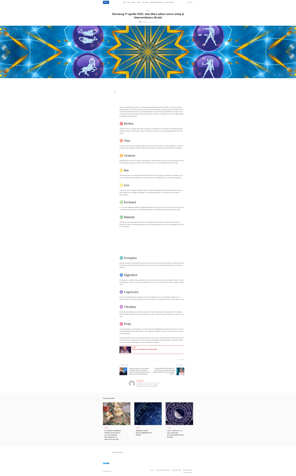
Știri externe (145, 2)
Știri (128, 2)
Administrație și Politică (156, 2)
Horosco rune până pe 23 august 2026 (144, 349)
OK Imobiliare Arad (187, 470)
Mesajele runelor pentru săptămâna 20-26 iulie (144, 433)
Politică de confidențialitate (163, 470)
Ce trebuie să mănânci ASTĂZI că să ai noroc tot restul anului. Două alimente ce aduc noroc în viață (112, 435)
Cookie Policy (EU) (176, 470)
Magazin (133, 2)
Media (138, 2)
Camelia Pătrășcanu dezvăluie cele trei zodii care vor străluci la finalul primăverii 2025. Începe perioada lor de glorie (164, 371)
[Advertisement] (151, 93)
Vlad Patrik (145, 22)
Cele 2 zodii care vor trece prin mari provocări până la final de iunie (175, 434)
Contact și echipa (169, 2)
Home (124, 2)
